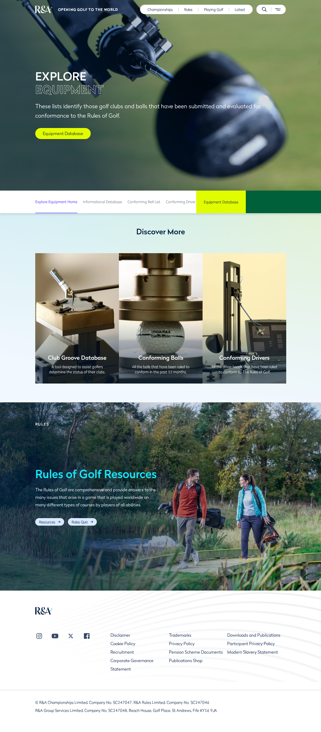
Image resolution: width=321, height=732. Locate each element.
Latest (240, 9)
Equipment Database (221, 202)
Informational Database (102, 202)
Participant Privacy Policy (251, 643)
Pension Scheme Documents (196, 652)
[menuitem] (43, 9)
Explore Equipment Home (56, 202)
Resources (47, 522)
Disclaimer (120, 635)
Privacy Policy (182, 643)
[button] (264, 9)
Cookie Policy (122, 643)
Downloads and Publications (253, 635)
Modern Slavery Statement (252, 652)
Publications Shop (186, 660)
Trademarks (180, 635)
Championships (160, 9)
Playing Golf (213, 9)
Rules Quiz (80, 522)
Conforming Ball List (144, 202)
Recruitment (122, 652)
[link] (56, 202)
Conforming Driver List (184, 202)
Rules (188, 9)
